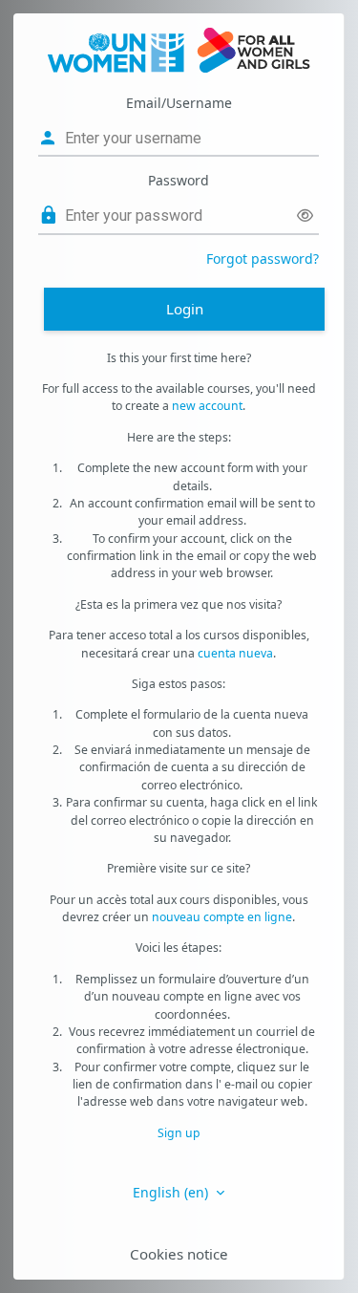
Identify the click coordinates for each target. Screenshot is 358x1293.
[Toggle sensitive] (305, 215)
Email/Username (179, 103)
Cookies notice (179, 1253)
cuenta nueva (235, 653)
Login (184, 308)
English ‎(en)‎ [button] (172, 1192)
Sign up (179, 1133)
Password (178, 180)
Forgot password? (262, 258)
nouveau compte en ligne (222, 917)
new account (207, 406)
